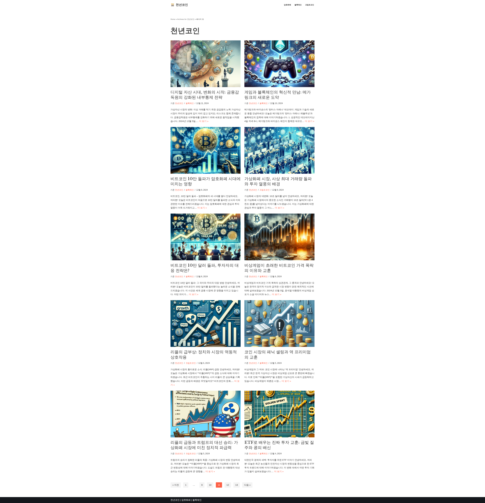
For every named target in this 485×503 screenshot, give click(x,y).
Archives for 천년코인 (185, 19)
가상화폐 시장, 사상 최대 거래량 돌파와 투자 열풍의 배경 (278, 181)
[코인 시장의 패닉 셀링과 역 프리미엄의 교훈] (279, 323)
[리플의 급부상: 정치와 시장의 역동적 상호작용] (206, 323)
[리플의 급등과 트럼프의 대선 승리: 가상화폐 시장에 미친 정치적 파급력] (206, 414)
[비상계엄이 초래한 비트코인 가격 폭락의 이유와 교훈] (279, 237)
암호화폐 (287, 5)
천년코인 (179, 103)
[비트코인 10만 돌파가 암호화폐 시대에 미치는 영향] (206, 150)
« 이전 (175, 485)
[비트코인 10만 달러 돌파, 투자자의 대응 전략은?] (206, 237)
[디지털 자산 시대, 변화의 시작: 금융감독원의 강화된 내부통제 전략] (206, 63)
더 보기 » (203, 121)
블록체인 (298, 5)
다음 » (247, 485)
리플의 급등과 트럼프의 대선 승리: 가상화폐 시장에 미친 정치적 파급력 (204, 445)
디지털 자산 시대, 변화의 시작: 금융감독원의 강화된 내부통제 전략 (205, 95)
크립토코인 (309, 5)
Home (173, 19)
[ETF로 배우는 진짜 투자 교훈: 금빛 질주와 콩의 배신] (279, 414)
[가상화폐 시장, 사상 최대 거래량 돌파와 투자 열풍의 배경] (279, 150)
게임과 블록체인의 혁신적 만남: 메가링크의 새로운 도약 (277, 95)
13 (236, 485)
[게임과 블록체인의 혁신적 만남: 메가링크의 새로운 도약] (279, 63)
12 (227, 485)
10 (210, 485)
